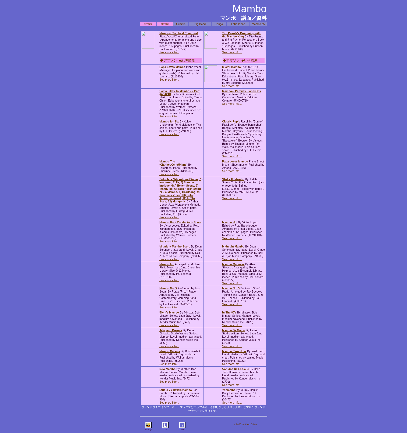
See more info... (169, 52)
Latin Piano (238, 24)
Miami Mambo (231, 67)
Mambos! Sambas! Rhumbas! (178, 33)
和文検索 (165, 24)
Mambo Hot (229, 222)
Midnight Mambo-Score (174, 246)
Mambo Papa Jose (234, 351)
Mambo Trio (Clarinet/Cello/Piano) (173, 163)
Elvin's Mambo (169, 312)
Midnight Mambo (233, 246)
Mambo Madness (233, 264)
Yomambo (229, 390)
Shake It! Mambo (233, 179)
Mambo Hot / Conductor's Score (180, 222)
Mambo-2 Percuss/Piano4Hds (241, 91)
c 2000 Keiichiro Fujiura (245, 424)
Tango (219, 24)
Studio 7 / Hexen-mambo (175, 390)
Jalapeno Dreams (170, 330)
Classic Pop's (231, 121)
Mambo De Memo (233, 330)
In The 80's (229, 312)
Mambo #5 (258, 24)
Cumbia (180, 24)
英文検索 (148, 24)
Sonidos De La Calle (235, 369)
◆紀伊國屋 (186, 60)
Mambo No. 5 (168, 288)
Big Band (200, 24)
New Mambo (167, 369)
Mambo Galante (169, 351)
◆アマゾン (168, 60)
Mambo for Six (169, 121)
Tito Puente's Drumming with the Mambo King (241, 35)
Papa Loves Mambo (172, 67)
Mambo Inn (166, 264)
